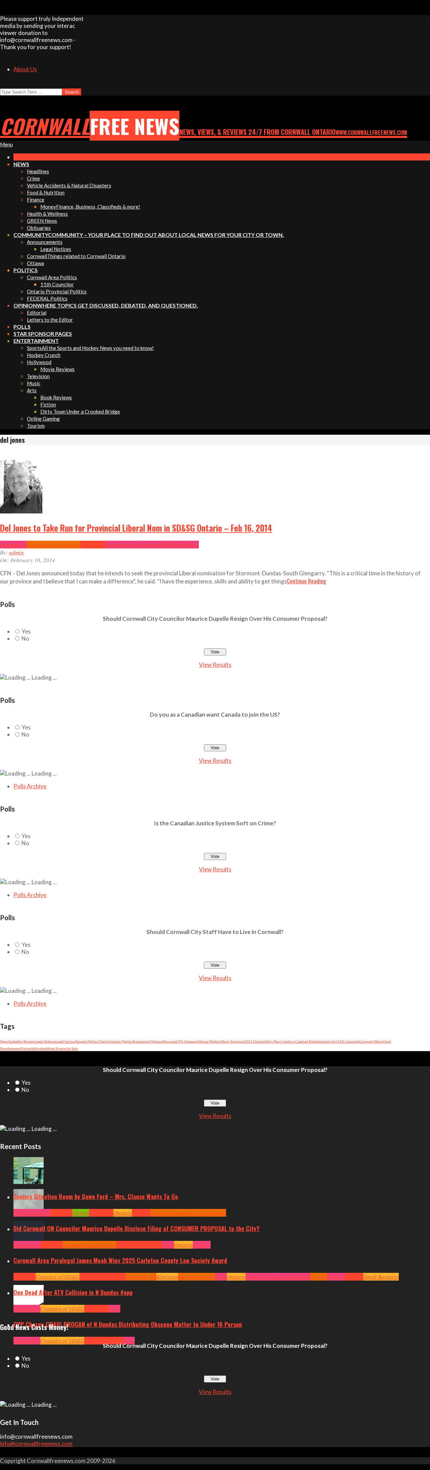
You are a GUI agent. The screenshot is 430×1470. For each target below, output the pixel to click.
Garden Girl (328, 1041)
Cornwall (61, 1213)
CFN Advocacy (187, 1041)
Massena (169, 1041)
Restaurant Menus (147, 1041)
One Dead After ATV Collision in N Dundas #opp (73, 1292)
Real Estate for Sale (63, 1048)
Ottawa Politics (209, 1041)
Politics (190, 544)
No (25, 638)
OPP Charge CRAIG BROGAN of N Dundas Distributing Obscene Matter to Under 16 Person (127, 1324)
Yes (26, 631)
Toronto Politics (87, 1041)
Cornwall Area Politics (54, 544)
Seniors (141, 1213)
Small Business (381, 1277)
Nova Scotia (8, 1041)
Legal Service (65, 1041)
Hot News (151, 1245)
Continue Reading (306, 581)
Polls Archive (29, 786)
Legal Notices (45, 1041)
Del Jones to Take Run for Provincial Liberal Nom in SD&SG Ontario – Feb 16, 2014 (136, 528)
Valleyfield (40, 1048)
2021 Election (254, 1041)
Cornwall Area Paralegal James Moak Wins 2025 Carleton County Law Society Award (120, 1260)
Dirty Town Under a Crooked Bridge (292, 1041)
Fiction (26, 1048)
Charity (104, 1041)
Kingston (167, 1277)
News (111, 544)
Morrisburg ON (196, 1277)
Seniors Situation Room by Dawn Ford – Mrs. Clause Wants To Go (95, 1196)
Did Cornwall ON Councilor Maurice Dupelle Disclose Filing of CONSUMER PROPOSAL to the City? (136, 1228)
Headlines (93, 544)
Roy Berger (26, 1041)
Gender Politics (121, 1041)
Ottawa (318, 1277)
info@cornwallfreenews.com (36, 1443)
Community (13, 544)
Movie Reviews (232, 1041)
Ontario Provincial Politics (149, 544)
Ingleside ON (141, 1277)
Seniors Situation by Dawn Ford (188, 1213)
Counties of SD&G (58, 1277)
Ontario (122, 1213)
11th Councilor (348, 1041)
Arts (18, 1213)
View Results (215, 664)
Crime (91, 1340)
